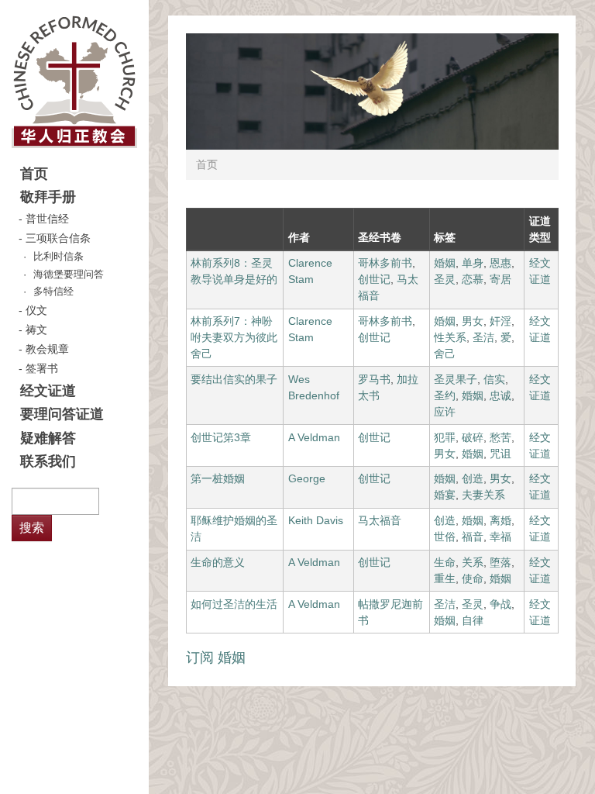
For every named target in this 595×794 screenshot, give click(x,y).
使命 (472, 578)
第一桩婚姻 (218, 478)
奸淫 (500, 321)
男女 (472, 321)
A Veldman (314, 437)
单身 (472, 263)
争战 (500, 604)
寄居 (500, 279)
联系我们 (48, 461)
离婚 (500, 520)
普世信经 (47, 218)
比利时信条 (58, 256)
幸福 (500, 536)
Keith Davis (315, 520)
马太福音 (379, 520)
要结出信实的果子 (234, 379)
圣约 (445, 395)
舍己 (445, 353)
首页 (34, 173)
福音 (472, 536)
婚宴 (445, 494)
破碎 (472, 437)
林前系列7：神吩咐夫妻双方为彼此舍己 (234, 337)
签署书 (42, 368)
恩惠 (500, 263)
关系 (472, 562)
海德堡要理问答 (68, 274)
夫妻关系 (483, 494)
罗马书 (374, 379)
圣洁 (483, 337)
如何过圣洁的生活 (234, 604)
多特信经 (53, 291)
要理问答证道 (62, 414)
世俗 (445, 536)
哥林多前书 (385, 263)
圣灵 (445, 279)
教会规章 (47, 349)
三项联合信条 (58, 238)
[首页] (74, 81)
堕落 (500, 562)
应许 (445, 412)
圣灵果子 (455, 379)
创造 (472, 478)
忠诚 (500, 395)
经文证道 (48, 391)
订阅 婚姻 (216, 657)
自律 (472, 620)
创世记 (374, 279)
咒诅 (500, 453)
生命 (445, 562)
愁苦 (500, 437)
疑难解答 (48, 438)
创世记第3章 (221, 437)
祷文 (36, 329)
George (306, 478)
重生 (445, 578)
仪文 (36, 310)
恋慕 (472, 279)
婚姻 (445, 263)
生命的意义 (218, 562)
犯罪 (445, 437)
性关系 (450, 337)
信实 (494, 379)
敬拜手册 (48, 197)
